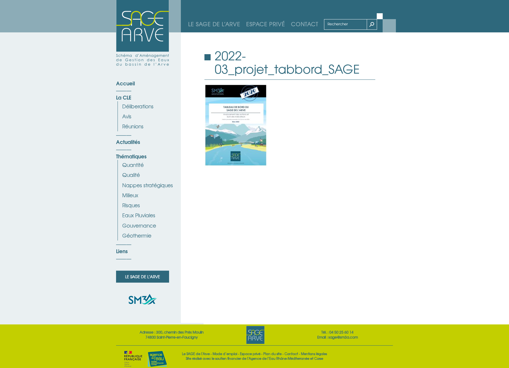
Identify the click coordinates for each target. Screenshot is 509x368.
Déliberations (137, 106)
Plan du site (272, 353)
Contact (304, 24)
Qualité (131, 174)
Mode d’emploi (225, 353)
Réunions (132, 126)
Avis (126, 116)
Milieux (130, 195)
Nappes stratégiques (147, 185)
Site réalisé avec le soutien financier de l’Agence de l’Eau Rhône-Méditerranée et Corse (254, 358)
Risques (131, 205)
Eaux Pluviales (138, 215)
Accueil (125, 83)
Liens (122, 251)
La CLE (123, 97)
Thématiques (131, 156)
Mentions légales (314, 353)
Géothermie (136, 235)
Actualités (128, 141)
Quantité (133, 164)
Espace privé (265, 24)
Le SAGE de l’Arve (214, 24)
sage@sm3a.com (343, 337)
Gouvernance (139, 225)
